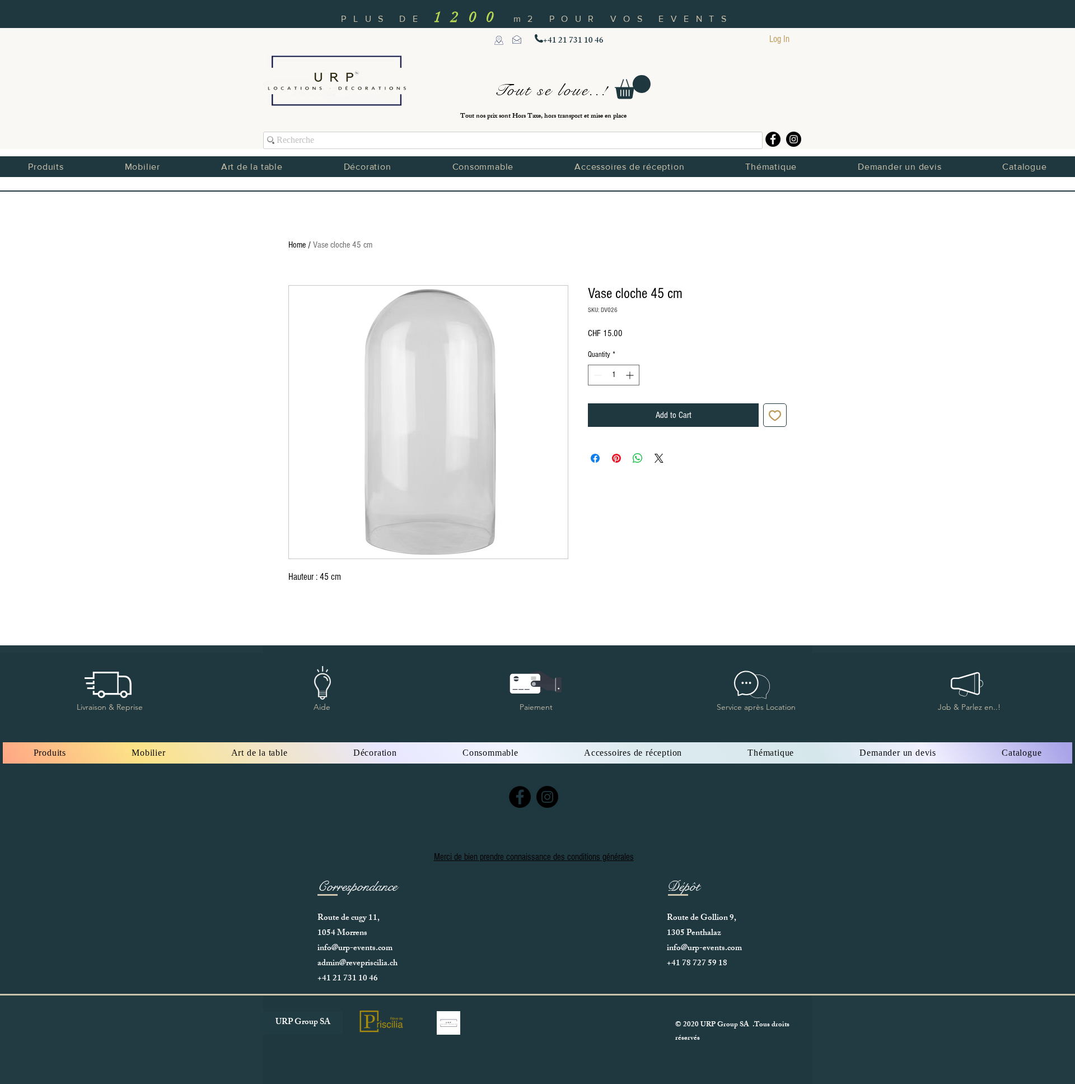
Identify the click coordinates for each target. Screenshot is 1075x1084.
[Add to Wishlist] (775, 415)
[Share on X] (659, 458)
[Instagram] (793, 139)
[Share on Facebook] (595, 458)
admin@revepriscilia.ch (357, 963)
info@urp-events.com (354, 948)
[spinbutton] (614, 375)
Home (297, 245)
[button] (633, 87)
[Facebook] (772, 139)
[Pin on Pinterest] (616, 458)
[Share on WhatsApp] (637, 458)
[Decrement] (597, 375)
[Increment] (631, 375)
